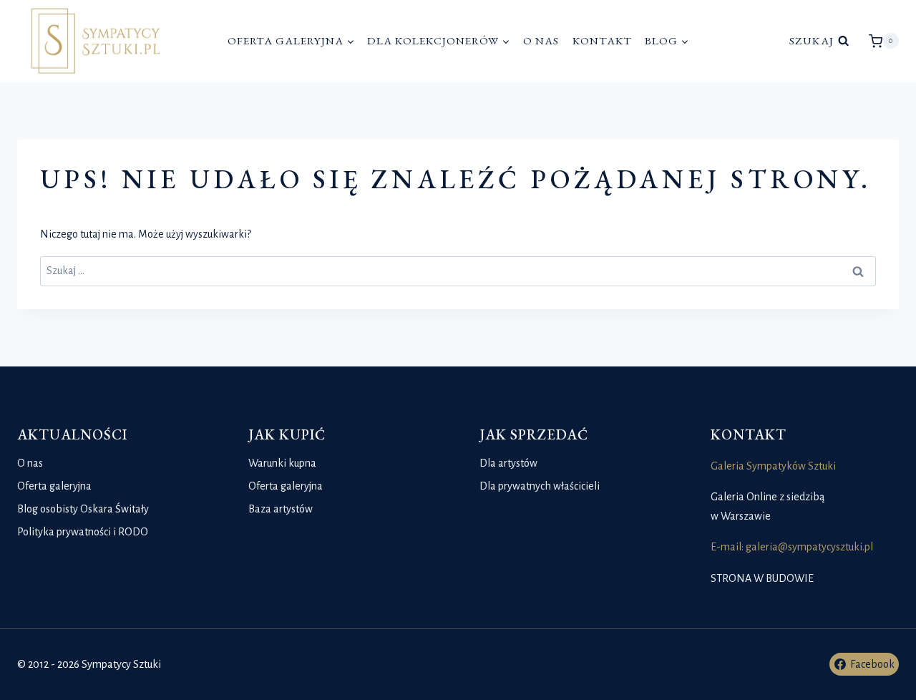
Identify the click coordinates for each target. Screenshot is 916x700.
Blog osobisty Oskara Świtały (83, 509)
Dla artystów (508, 463)
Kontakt (602, 41)
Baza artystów (280, 509)
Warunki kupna (282, 463)
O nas (541, 41)
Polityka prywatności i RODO (82, 532)
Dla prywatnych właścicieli (539, 486)
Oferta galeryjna (54, 486)
